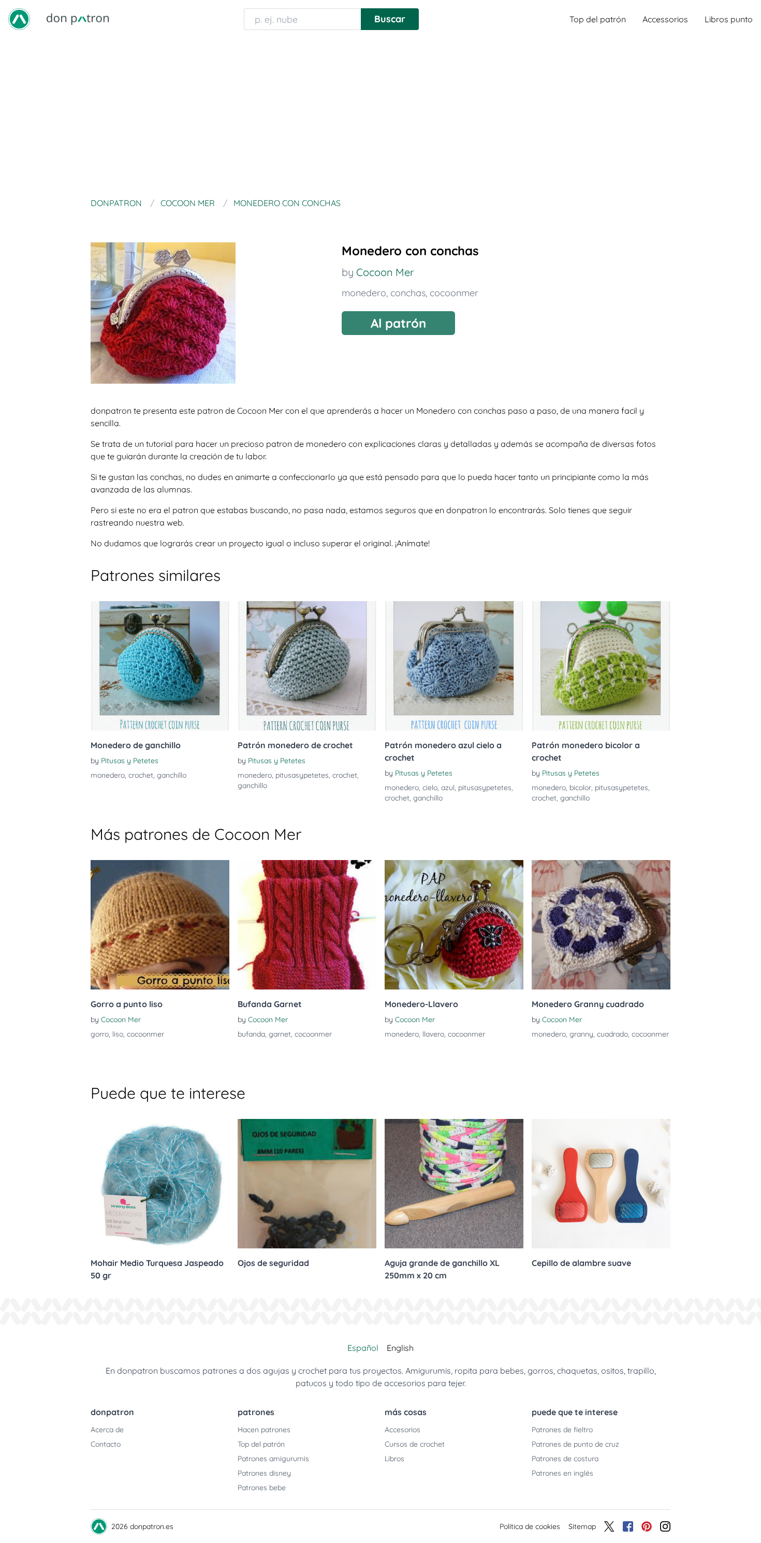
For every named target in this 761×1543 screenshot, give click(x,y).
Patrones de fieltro (562, 1429)
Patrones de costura (565, 1458)
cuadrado (612, 1034)
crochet (140, 775)
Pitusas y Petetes (129, 760)
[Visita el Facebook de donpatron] (628, 1526)
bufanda (251, 1034)
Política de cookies (530, 1526)
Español (362, 1348)
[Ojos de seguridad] (307, 1183)
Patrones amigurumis (273, 1458)
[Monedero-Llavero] (454, 924)
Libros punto (729, 19)
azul (448, 787)
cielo (429, 787)
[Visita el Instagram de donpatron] (665, 1526)
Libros (394, 1458)
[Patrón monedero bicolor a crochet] (601, 666)
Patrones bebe (262, 1487)
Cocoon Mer (385, 272)
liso (117, 1034)
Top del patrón (597, 19)
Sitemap (582, 1526)
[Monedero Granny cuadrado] (601, 924)
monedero (364, 293)
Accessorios (665, 19)
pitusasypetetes (302, 775)
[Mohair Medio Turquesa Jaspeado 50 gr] (160, 1183)
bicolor (580, 787)
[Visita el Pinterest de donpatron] (646, 1526)
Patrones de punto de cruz (575, 1444)
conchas (408, 293)
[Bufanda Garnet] (307, 924)
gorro (100, 1034)
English (400, 1348)
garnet (280, 1034)
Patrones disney (264, 1473)
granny (581, 1034)
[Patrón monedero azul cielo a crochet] (454, 666)
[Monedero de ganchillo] (160, 666)
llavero (433, 1034)
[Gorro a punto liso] (160, 924)
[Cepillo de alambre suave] (601, 1183)
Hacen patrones (264, 1429)
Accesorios (402, 1429)
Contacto (106, 1444)
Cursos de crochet (415, 1444)
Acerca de (107, 1429)
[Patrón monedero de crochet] (307, 666)
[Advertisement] (380, 115)
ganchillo (171, 775)
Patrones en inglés (562, 1473)
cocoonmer (454, 293)
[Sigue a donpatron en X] (609, 1526)
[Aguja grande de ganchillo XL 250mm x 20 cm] (454, 1183)
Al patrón (398, 323)
